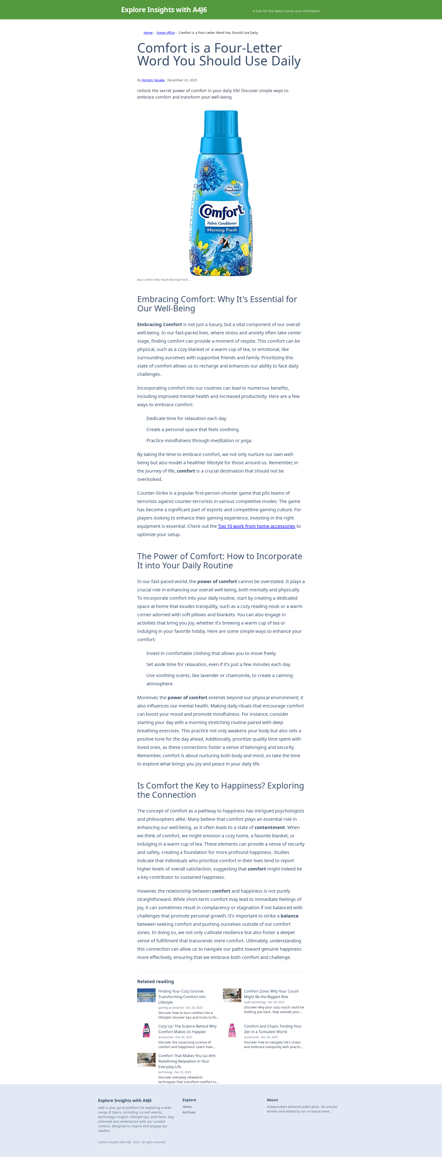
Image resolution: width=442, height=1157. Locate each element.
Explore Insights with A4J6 (164, 9)
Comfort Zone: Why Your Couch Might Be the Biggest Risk (271, 994)
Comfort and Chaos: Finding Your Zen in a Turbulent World (273, 1029)
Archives (189, 1112)
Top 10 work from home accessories (256, 526)
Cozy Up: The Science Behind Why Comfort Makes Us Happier (187, 1029)
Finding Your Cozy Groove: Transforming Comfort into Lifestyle (182, 997)
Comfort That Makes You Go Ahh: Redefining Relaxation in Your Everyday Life (187, 1061)
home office (166, 32)
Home (148, 32)
